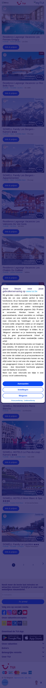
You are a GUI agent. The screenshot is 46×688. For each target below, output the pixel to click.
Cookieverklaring (29, 401)
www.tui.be (31, 291)
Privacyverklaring (17, 401)
